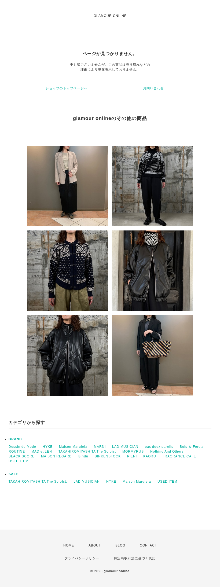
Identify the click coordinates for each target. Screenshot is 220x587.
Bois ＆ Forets (192, 447)
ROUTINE (17, 451)
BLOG (120, 545)
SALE (13, 474)
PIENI (132, 456)
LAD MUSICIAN (125, 447)
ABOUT (95, 545)
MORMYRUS (133, 451)
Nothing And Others (167, 451)
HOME (68, 545)
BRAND (15, 439)
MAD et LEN (41, 451)
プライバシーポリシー (81, 558)
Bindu (83, 456)
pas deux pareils (159, 447)
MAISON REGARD (56, 456)
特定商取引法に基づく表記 (135, 558)
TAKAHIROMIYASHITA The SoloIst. (38, 481)
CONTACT (148, 545)
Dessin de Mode (22, 447)
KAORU (149, 456)
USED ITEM (18, 461)
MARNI (100, 447)
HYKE (48, 447)
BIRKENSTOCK (108, 456)
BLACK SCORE (22, 456)
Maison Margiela (73, 447)
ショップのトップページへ (66, 88)
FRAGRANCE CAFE (179, 456)
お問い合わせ (153, 88)
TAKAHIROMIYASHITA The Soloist (87, 451)
